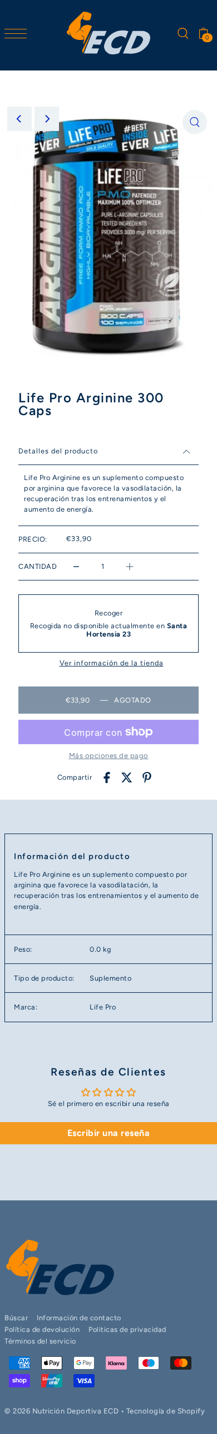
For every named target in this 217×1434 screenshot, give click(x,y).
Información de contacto (79, 1318)
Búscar (16, 1318)
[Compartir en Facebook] (106, 777)
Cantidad (37, 566)
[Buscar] (182, 33)
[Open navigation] (18, 33)
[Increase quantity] (129, 566)
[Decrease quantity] (76, 566)
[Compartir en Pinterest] (146, 777)
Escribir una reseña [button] (108, 1133)
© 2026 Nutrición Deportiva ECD (61, 1411)
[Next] (46, 119)
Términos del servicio (40, 1341)
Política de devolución (42, 1329)
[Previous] (19, 119)
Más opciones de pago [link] (109, 755)
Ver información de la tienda (112, 663)
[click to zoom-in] (195, 122)
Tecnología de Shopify (165, 1411)
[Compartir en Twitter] (126, 777)
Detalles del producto (58, 451)
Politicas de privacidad (127, 1329)
